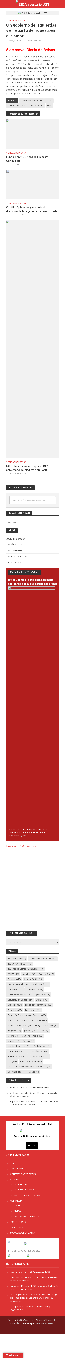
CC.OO (49, 100)
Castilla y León (40, 984)
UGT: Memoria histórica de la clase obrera (29, 1066)
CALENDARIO (16, 1227)
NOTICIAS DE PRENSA (16, 20)
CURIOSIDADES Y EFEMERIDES (28, 1195)
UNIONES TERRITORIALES (18, 556)
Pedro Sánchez (17, 1051)
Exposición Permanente (38, 1005)
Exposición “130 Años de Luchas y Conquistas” (27, 158)
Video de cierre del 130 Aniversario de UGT (31, 1087)
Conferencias (35, 989)
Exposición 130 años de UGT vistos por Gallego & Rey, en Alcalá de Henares (34, 1103)
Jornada (29, 1030)
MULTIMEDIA (16, 1200)
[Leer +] (25, 835)
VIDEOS (17, 1210)
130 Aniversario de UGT (31, 100)
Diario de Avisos (36, 105)
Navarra (28, 1041)
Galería (13, 1020)
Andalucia (28, 974)
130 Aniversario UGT (19, 963)
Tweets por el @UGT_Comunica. (21, 845)
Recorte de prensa (18, 1056)
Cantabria (14, 979)
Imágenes (14, 1030)
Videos (34, 1072)
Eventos (41, 999)
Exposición (15, 1005)
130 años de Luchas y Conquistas (25, 969)
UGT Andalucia (16, 1072)
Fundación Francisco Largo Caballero (27, 1015)
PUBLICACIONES (18, 1221)
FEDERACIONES (13, 562)
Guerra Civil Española (19, 1025)
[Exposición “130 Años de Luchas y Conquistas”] (32, 133)
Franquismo (32, 1010)
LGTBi (43, 1030)
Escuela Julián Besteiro (20, 999)
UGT (49, 105)
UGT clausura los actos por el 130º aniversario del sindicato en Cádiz (27, 468)
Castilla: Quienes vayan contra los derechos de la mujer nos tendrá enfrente (32, 209)
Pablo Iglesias (42, 1046)
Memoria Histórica (32, 1035)
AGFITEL (13, 974)
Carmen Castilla (33, 979)
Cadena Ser (46, 974)
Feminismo (15, 1010)
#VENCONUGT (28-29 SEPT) (23, 1232)
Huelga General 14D (46, 1025)
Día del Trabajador (16, 105)
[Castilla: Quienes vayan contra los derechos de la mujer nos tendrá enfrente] (32, 184)
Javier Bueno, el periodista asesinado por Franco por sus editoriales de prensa (32, 581)
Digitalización (42, 994)
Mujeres (13, 1041)
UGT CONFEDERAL (15, 550)
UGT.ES (31, 1145)
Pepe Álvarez (38, 1051)
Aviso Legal (30, 1320)
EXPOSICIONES (17, 1168)
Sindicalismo (40, 1056)
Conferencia (15, 989)
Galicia (42, 1020)
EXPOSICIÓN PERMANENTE (27, 1216)
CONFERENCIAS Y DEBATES (23, 1174)
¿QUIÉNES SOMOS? (15, 538)
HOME (13, 1163)
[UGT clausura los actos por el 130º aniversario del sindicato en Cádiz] (32, 338)
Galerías (27, 1020)
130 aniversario (17, 958)
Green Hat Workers (44, 1323)
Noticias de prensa (19, 1046)
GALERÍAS (19, 1205)
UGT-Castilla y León (31, 1061)
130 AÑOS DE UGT (15, 544)
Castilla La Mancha (18, 984)
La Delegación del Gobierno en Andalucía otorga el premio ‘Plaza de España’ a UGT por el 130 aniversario (33, 1297)
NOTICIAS (14, 1179)
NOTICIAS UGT (21, 1184)
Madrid (13, 1035)
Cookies (41, 1320)
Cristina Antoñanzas (19, 994)
